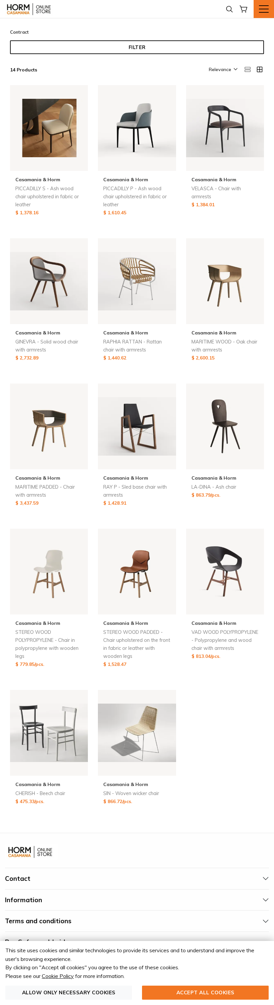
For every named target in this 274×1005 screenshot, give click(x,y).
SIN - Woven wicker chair (131, 793)
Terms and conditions (38, 921)
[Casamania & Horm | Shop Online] (30, 9)
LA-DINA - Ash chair (213, 487)
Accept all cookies (205, 992)
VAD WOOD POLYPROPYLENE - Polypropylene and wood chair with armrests (224, 640)
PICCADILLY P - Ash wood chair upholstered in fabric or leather (135, 197)
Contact (17, 878)
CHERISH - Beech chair (40, 793)
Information (23, 900)
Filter (137, 47)
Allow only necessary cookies (69, 992)
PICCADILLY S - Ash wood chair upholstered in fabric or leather (47, 197)
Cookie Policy (58, 976)
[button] (223, 69)
